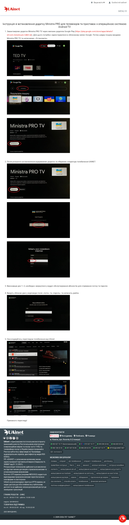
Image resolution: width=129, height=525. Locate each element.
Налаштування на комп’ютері (107, 473)
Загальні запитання (99, 465)
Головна (54, 461)
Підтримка (115, 477)
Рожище (91, 436)
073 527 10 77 (89, 444)
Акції (78, 465)
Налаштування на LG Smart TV (110, 469)
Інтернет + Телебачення (92, 461)
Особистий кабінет (119, 3)
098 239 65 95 (86, 448)
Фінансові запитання (98, 481)
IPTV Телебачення (75, 461)
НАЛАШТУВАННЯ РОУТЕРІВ (59, 477)
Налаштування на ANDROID (88, 469)
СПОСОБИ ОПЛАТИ (70, 481)
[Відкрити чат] (122, 518)
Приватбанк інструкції (59, 465)
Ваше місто (98, 3)
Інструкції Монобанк (116, 465)
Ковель (55, 436)
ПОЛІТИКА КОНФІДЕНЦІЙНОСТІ (60, 485)
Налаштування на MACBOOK (61, 473)
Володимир (67, 436)
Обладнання (83, 477)
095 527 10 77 (100, 448)
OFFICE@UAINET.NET (117, 448)
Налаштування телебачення (83, 485)
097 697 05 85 (72, 448)
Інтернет (62, 461)
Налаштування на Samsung (83, 473)
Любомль (79, 436)
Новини (73, 477)
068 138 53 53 (57, 448)
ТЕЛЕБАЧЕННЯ (83, 481)
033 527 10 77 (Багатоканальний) (64, 444)
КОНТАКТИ (54, 469)
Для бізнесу (108, 461)
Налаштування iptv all (68, 469)
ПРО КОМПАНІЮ (56, 481)
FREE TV (72, 465)
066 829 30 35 (118, 444)
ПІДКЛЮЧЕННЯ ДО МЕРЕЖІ (99, 477)
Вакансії (86, 465)
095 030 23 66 (104, 444)
